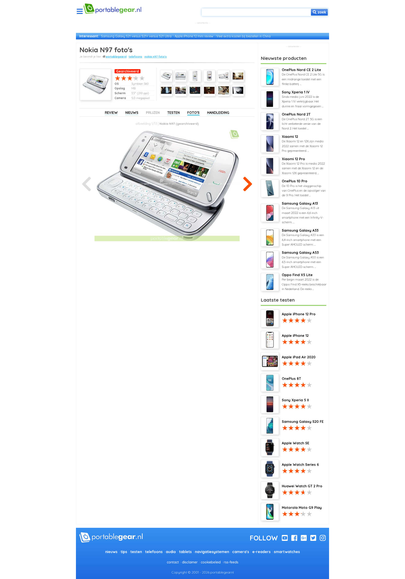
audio (171, 551)
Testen (173, 112)
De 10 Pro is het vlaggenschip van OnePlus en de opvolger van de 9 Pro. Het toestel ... (304, 188)
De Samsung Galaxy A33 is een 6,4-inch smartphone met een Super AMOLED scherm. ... (303, 237)
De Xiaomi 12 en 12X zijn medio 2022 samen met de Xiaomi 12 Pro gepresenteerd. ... (303, 143)
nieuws (111, 551)
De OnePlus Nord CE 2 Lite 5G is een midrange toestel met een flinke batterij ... (303, 77)
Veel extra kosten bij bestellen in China (243, 36)
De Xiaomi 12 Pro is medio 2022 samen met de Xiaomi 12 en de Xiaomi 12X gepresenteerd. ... (303, 166)
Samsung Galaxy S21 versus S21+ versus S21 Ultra (136, 36)
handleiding (218, 112)
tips (124, 551)
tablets (185, 551)
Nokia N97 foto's (155, 56)
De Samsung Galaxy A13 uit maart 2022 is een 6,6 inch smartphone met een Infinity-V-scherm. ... (302, 212)
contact (173, 562)
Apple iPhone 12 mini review (194, 36)
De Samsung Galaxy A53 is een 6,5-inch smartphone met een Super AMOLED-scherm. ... (303, 259)
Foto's (193, 112)
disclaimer (190, 562)
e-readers (261, 551)
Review (111, 112)
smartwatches (287, 551)
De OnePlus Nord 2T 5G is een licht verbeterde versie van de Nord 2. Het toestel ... (302, 121)
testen (136, 551)
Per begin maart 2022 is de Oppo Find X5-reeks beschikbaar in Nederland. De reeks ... (304, 282)
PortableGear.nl (116, 56)
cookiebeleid (211, 562)
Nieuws (131, 112)
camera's (240, 551)
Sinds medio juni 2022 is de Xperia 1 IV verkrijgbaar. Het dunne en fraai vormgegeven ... (302, 99)
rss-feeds (231, 562)
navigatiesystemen (212, 551)
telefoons (135, 56)
